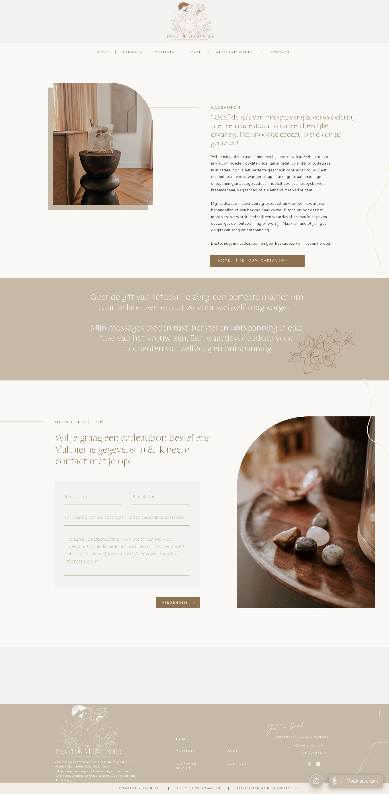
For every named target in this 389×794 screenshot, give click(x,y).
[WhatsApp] (316, 781)
